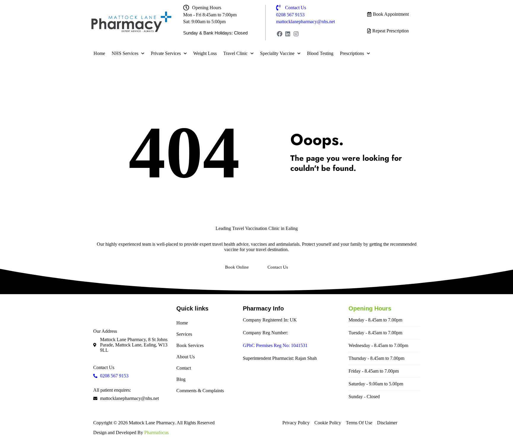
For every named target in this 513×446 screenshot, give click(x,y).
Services (184, 334)
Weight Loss (205, 53)
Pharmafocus (156, 432)
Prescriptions (352, 53)
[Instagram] (296, 33)
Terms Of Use (359, 422)
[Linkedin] (287, 33)
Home (99, 53)
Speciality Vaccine (277, 53)
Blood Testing (320, 53)
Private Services (166, 53)
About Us (185, 356)
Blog (181, 379)
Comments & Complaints (200, 390)
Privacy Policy (296, 422)
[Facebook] (279, 33)
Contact (183, 368)
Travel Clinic (235, 53)
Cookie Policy (327, 422)
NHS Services (125, 53)
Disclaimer (387, 422)
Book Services (190, 345)
